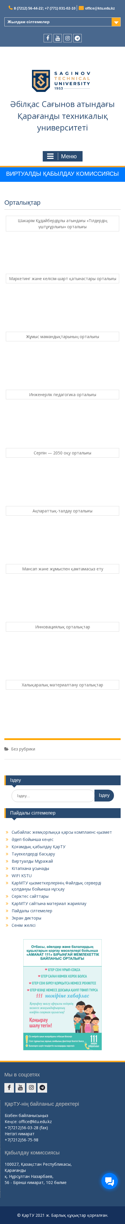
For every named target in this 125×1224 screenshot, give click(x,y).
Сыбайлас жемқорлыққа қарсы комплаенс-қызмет (62, 832)
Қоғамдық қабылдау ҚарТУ (38, 846)
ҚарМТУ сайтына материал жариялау (49, 903)
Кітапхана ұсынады (30, 868)
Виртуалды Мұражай (32, 861)
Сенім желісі (23, 925)
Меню (69, 156)
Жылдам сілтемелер (29, 21)
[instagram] (67, 38)
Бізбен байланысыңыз (26, 1115)
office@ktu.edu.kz (100, 8)
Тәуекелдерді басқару (33, 854)
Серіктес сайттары (30, 896)
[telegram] (77, 38)
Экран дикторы (26, 918)
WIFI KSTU (22, 875)
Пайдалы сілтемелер (32, 910)
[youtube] (57, 38)
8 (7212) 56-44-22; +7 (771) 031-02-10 (45, 8)
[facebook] (48, 38)
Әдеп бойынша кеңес (32, 839)
